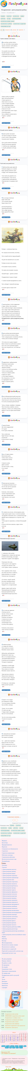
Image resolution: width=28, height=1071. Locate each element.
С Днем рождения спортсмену (10, 881)
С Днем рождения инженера (9, 914)
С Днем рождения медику (8, 873)
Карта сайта (8, 1066)
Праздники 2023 (5, 1052)
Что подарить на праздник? (8, 1053)
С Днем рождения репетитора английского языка (13, 931)
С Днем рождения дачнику (9, 871)
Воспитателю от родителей (9, 949)
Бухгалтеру (5, 842)
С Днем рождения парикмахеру (10, 877)
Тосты (3, 979)
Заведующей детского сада (9, 953)
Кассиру (4, 940)
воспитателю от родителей (19, 23)
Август (14, 1032)
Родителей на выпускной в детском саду (12, 951)
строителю (9, 16)
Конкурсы (4, 981)
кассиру (9, 18)
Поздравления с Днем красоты (11, 1027)
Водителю (4, 847)
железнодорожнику (16, 18)
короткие (21, 29)
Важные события (6, 961)
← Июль (11, 1043)
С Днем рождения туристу (9, 890)
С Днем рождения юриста (8, 920)
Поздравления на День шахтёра (11, 1014)
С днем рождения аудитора (9, 922)
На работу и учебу (6, 963)
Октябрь (3, 1046)
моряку (22, 16)
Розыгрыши (5, 983)
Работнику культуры (7, 855)
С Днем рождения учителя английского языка (14, 934)
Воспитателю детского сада (9, 859)
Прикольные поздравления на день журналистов (15, 1025)
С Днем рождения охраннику (9, 875)
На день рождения (6, 959)
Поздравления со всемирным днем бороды (14, 1019)
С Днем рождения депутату (9, 869)
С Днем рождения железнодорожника (12, 912)
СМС (3, 977)
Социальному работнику (8, 857)
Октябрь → (16, 1043)
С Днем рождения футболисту (10, 885)
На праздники (5, 965)
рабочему (3, 18)
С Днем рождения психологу (9, 894)
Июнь (14, 1047)
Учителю (4, 867)
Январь (16, 1046)
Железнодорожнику (7, 942)
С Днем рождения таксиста (9, 924)
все (2, 29)
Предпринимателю (7, 844)
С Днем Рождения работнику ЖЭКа (11, 926)
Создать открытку (6, 67)
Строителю (5, 851)
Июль (17, 1047)
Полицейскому (6, 861)
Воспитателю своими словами (10, 945)
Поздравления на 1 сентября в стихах (13, 1017)
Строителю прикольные (8, 853)
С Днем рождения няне (8, 879)
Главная (3, 12)
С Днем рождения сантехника (10, 916)
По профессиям (6, 973)
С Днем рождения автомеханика (10, 910)
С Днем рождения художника (9, 900)
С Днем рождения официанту (9, 892)
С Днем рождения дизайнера (9, 906)
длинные (15, 29)
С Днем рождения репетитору (10, 929)
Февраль (21, 1046)
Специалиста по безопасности (10, 849)
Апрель (6, 1047)
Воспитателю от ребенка (8, 947)
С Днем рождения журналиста (10, 902)
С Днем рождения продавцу (9, 898)
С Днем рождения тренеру (9, 888)
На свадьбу (5, 967)
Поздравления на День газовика (11, 1021)
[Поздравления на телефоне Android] (14, 999)
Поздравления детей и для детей (10, 975)
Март (25, 1046)
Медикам (4, 840)
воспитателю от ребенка (6, 23)
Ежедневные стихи (7, 969)
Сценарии (4, 987)
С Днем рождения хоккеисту (9, 883)
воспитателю (16, 16)
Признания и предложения (9, 971)
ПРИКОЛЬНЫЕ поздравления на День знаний (14, 1015)
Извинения (5, 985)
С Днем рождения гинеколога (9, 908)
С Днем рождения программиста (10, 904)
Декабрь (12, 1046)
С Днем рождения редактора (9, 896)
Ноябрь (7, 1046)
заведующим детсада (5, 26)
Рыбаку (4, 863)
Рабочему (4, 938)
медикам (3, 16)
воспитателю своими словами (7, 21)
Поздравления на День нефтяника (12, 1023)
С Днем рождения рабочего (9, 918)
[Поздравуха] (3, 3)
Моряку (4, 936)
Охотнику (4, 865)
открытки (8, 29)
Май (10, 1047)
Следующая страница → (14, 817)
